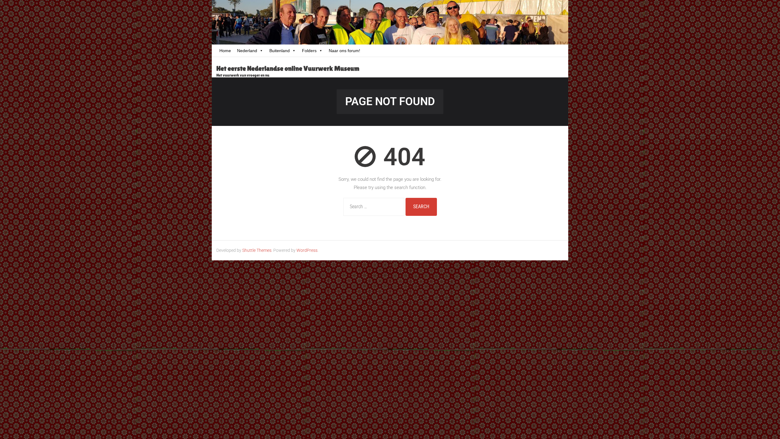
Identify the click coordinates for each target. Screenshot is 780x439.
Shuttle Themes (256, 250)
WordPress (306, 250)
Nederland (247, 50)
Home (225, 50)
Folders (309, 50)
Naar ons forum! (344, 50)
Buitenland (279, 50)
